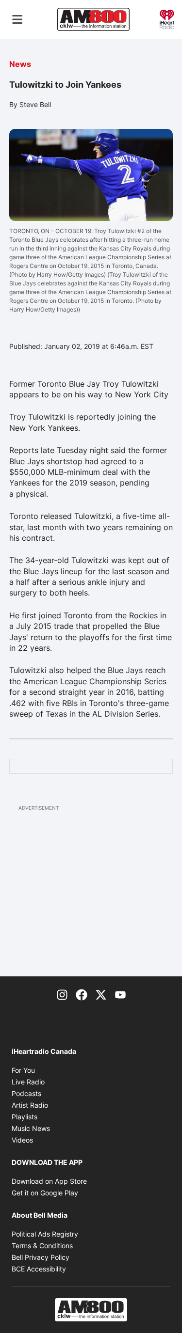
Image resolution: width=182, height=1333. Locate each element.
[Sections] (17, 19)
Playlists (24, 1117)
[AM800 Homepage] (93, 19)
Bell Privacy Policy (40, 1257)
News (20, 64)
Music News (31, 1128)
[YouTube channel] (120, 994)
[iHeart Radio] (167, 18)
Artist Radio (30, 1105)
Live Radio (28, 1082)
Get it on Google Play (45, 1193)
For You (23, 1070)
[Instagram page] (62, 994)
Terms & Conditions (42, 1245)
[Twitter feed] (101, 994)
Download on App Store (49, 1181)
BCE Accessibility (39, 1269)
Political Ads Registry (45, 1234)
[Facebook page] (81, 994)
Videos (22, 1140)
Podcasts (26, 1093)
